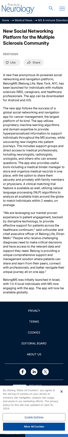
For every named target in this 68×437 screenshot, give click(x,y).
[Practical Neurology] (18, 8)
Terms (34, 321)
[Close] (61, 391)
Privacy (34, 310)
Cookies (34, 332)
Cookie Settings (34, 417)
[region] (34, 410)
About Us (34, 354)
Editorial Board (34, 343)
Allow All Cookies (34, 426)
